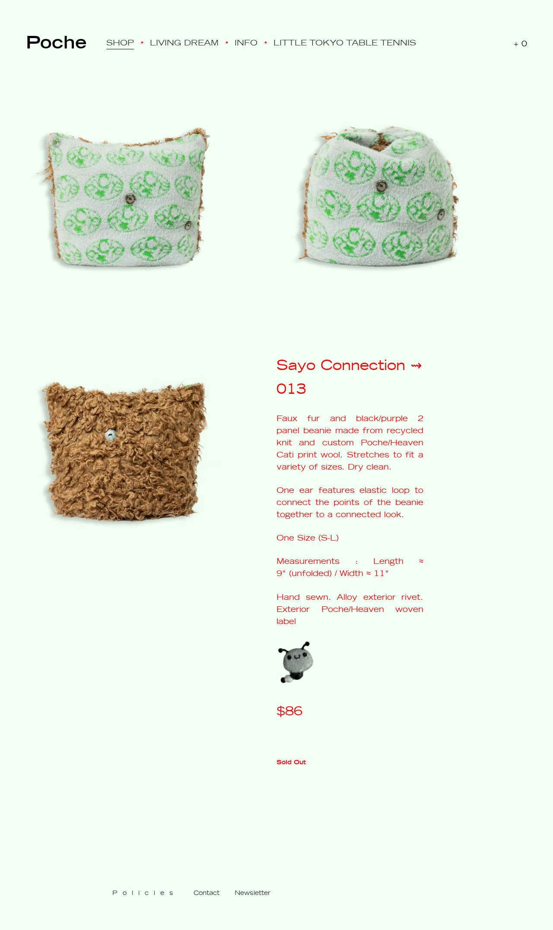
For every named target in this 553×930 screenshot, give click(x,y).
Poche (56, 40)
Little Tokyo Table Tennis (344, 42)
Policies (145, 893)
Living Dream (184, 42)
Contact (206, 893)
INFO (246, 42)
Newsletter (252, 893)
